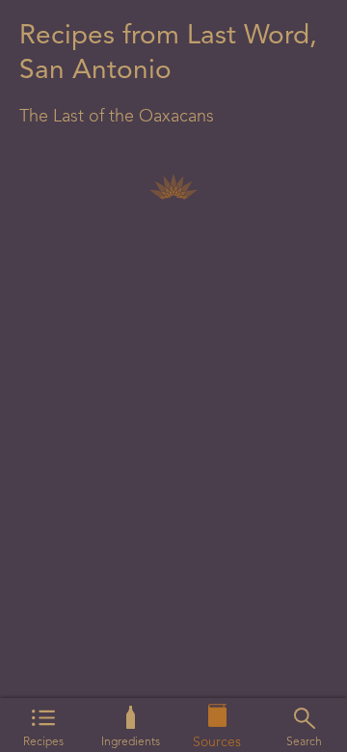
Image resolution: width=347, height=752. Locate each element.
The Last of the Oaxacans (116, 116)
